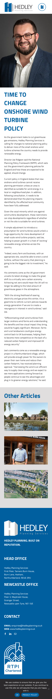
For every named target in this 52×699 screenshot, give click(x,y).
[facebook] (5, 634)
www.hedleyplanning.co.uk (22, 629)
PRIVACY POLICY (30, 695)
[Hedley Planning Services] (18, 3)
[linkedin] (10, 634)
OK (17, 695)
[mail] (15, 634)
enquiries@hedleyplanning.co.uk (27, 625)
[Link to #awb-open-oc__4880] (42, 7)
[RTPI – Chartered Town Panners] (14, 643)
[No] (48, 689)
